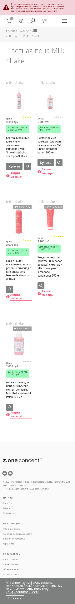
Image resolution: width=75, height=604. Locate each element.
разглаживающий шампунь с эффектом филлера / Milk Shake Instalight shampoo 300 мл (17, 147)
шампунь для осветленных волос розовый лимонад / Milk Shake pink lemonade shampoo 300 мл (18, 270)
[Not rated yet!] (58, 119)
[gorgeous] (27, 119)
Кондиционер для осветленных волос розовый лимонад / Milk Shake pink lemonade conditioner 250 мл (50, 266)
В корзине (19, 193)
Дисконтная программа (14, 538)
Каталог (25, 31)
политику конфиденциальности (27, 590)
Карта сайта (8, 543)
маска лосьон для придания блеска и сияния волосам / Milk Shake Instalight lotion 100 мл (18, 390)
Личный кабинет (11, 559)
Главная (11, 31)
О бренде (7, 508)
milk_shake (15, 82)
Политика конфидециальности (17, 534)
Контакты (7, 503)
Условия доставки (11, 574)
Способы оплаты (10, 564)
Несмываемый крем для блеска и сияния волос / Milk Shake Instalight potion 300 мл (50, 145)
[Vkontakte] (4, 474)
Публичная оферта (11, 529)
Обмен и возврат (11, 569)
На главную (8, 513)
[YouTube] (10, 474)
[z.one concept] (22, 460)
